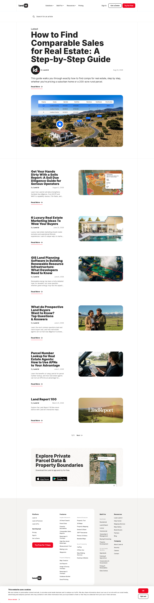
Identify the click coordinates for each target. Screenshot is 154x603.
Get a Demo (115, 6)
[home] (23, 5)
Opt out (143, 596)
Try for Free (128, 6)
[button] (49, 5)
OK (143, 591)
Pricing (80, 6)
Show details (12, 599)
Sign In (104, 6)
